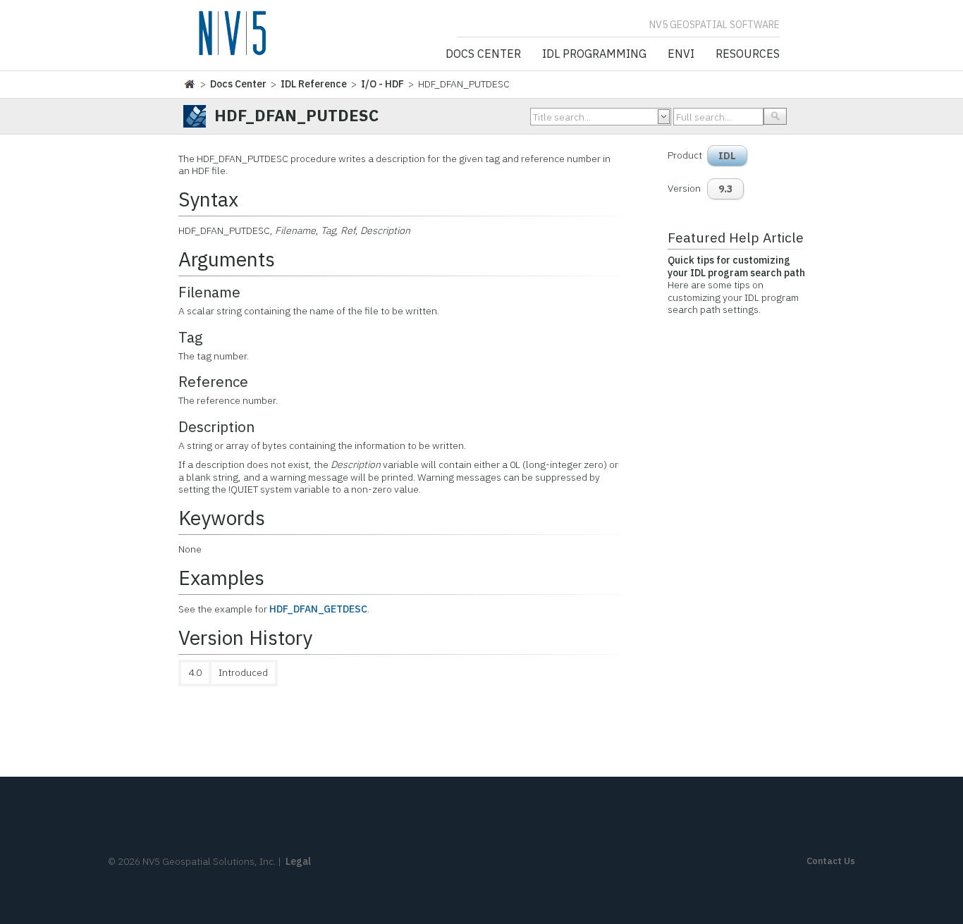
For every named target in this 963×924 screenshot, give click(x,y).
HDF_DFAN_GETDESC (318, 609)
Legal (298, 861)
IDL (727, 155)
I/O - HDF (382, 84)
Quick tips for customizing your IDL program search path (736, 266)
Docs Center (483, 54)
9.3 (725, 189)
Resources (748, 54)
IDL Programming (594, 54)
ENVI (681, 54)
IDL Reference (314, 84)
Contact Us (830, 861)
